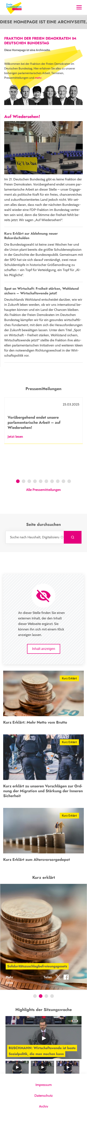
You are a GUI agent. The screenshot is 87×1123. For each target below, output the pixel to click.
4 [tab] (35, 481)
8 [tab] (57, 481)
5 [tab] (40, 481)
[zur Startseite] (14, 7)
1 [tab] (18, 481)
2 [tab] (23, 481)
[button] (57, 978)
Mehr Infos (9, 980)
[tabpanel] (43, 420)
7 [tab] (52, 481)
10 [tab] (69, 481)
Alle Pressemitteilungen (43, 490)
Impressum (43, 1085)
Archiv (43, 1106)
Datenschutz (43, 1096)
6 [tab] (46, 481)
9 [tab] (63, 481)
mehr (38, 78)
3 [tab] (29, 481)
